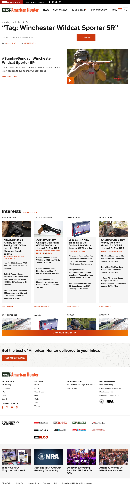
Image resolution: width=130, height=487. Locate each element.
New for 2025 (7, 306)
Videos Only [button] (11, 43)
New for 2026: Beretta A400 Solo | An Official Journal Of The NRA (15, 265)
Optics (70, 315)
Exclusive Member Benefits (110, 388)
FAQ (3, 392)
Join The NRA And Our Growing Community (47, 469)
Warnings (46, 483)
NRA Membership (106, 384)
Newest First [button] (29, 43)
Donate (41, 2)
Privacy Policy (6, 483)
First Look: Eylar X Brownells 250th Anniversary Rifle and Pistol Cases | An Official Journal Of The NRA (15, 294)
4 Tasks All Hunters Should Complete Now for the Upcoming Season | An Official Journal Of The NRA (113, 282)
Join (27, 2)
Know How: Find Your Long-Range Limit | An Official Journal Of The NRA (112, 270)
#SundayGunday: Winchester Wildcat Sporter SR (27, 60)
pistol (23, 256)
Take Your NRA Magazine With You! (13, 469)
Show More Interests (79, 332)
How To (115, 252)
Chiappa (49, 253)
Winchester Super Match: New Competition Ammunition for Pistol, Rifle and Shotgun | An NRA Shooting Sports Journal (81, 260)
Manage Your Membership (109, 395)
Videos (37, 406)
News (46, 9)
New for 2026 (60, 9)
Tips (120, 252)
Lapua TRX (73, 252)
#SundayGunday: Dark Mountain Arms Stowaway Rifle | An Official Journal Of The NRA (47, 283)
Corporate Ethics (33, 483)
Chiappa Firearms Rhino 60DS (48, 251)
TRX (79, 252)
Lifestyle (104, 315)
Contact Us (6, 388)
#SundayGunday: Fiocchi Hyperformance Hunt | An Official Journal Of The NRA (47, 271)
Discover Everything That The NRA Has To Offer (79, 470)
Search (86, 37)
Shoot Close (106, 252)
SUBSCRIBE (14, 358)
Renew (33, 2)
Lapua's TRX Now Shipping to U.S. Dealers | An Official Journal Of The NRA (80, 244)
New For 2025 (9, 217)
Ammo (83, 252)
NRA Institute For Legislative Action (81, 384)
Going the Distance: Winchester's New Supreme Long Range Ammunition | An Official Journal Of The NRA (81, 273)
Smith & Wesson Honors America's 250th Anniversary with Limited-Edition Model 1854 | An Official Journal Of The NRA (16, 279)
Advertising (6, 384)
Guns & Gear (78, 10)
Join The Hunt (9, 315)
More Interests (29, 212)
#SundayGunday (43, 217)
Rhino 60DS (40, 253)
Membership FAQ (106, 392)
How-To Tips (105, 217)
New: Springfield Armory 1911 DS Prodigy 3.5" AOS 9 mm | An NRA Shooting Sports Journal (15, 247)
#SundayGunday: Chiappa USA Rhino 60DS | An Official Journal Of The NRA (47, 244)
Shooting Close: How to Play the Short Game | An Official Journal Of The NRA (113, 244)
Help (4, 395)
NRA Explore (72, 388)
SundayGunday (99, 9)
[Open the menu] (120, 9)
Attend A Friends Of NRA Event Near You (111, 469)
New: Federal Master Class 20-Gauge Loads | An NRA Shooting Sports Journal (80, 286)
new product (9, 259)
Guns (36, 395)
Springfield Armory (12, 256)
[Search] (125, 9)
